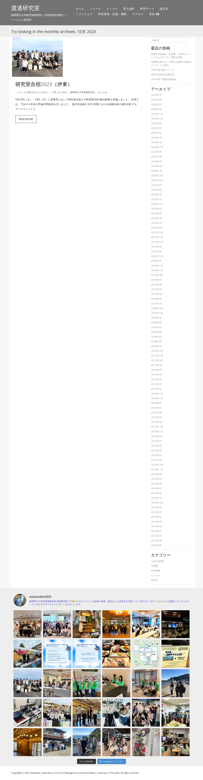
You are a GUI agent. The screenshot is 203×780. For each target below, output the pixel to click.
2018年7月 (156, 327)
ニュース (95, 8)
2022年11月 (157, 203)
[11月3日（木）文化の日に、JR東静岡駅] (57, 713)
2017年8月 (156, 369)
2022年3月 (156, 222)
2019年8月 (156, 284)
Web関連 (155, 570)
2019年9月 (156, 279)
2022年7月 (156, 218)
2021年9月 (156, 246)
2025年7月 (156, 128)
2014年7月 (156, 483)
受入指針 (129, 8)
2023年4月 (156, 189)
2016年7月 (156, 412)
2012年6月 (156, 526)
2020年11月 (157, 256)
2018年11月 (157, 312)
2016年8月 (156, 407)
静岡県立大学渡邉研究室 (82, 92)
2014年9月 (156, 474)
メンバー (112, 8)
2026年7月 (156, 94)
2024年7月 (156, 156)
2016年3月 (156, 422)
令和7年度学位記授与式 (162, 74)
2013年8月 (156, 507)
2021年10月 (157, 241)
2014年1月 (156, 497)
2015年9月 (156, 436)
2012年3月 (156, 531)
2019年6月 (156, 289)
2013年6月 (156, 512)
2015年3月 (156, 455)
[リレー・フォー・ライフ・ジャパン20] (27, 713)
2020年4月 (156, 260)
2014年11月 (157, 469)
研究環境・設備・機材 (112, 14)
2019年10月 (157, 275)
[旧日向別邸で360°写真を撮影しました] (87, 713)
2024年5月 (156, 161)
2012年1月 (156, 540)
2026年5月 (156, 99)
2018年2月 (156, 341)
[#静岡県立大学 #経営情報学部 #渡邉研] (116, 654)
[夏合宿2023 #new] (57, 683)
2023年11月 (157, 175)
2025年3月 (156, 137)
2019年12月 (157, 265)
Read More (26, 119)
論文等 (164, 8)
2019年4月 (156, 298)
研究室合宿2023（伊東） (43, 84)
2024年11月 (157, 147)
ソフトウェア (84, 14)
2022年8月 (156, 213)
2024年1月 (156, 170)
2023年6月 (156, 184)
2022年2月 (156, 227)
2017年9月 (156, 365)
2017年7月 (156, 374)
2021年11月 (157, 237)
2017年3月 (156, 384)
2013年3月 (156, 521)
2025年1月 (156, 142)
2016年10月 (157, 398)
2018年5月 (156, 331)
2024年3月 (156, 166)
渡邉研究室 (25, 8)
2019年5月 (156, 294)
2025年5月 (156, 132)
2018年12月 (157, 308)
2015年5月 (156, 450)
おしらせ (102, 92)
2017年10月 (157, 360)
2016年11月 (157, 393)
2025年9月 (156, 123)
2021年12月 (157, 232)
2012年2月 (156, 535)
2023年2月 (156, 194)
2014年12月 (157, 464)
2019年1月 (156, 303)
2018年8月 (156, 322)
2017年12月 (157, 350)
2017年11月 (157, 355)
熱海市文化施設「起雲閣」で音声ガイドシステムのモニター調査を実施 (171, 55)
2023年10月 (157, 180)
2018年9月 (156, 317)
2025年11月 (157, 113)
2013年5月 (156, 516)
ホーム (80, 8)
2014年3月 (156, 493)
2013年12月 (157, 502)
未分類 (154, 580)
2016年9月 (156, 403)
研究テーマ (147, 8)
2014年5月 (156, 488)
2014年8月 (156, 478)
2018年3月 (156, 336)
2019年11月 (157, 270)
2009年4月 (156, 545)
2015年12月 (157, 426)
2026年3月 (156, 104)
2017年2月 (156, 388)
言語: (152, 14)
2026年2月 (156, 109)
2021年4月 (156, 251)
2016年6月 (156, 417)
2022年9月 (156, 208)
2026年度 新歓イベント (162, 69)
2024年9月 (156, 151)
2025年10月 (157, 118)
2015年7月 (156, 440)
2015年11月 (157, 431)
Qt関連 (154, 565)
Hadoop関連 (157, 561)
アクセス (138, 14)
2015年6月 (156, 445)
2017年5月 (156, 379)
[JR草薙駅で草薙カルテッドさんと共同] (146, 683)
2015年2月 (156, 459)
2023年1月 (156, 199)
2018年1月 (156, 346)
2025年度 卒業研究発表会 (164, 79)
